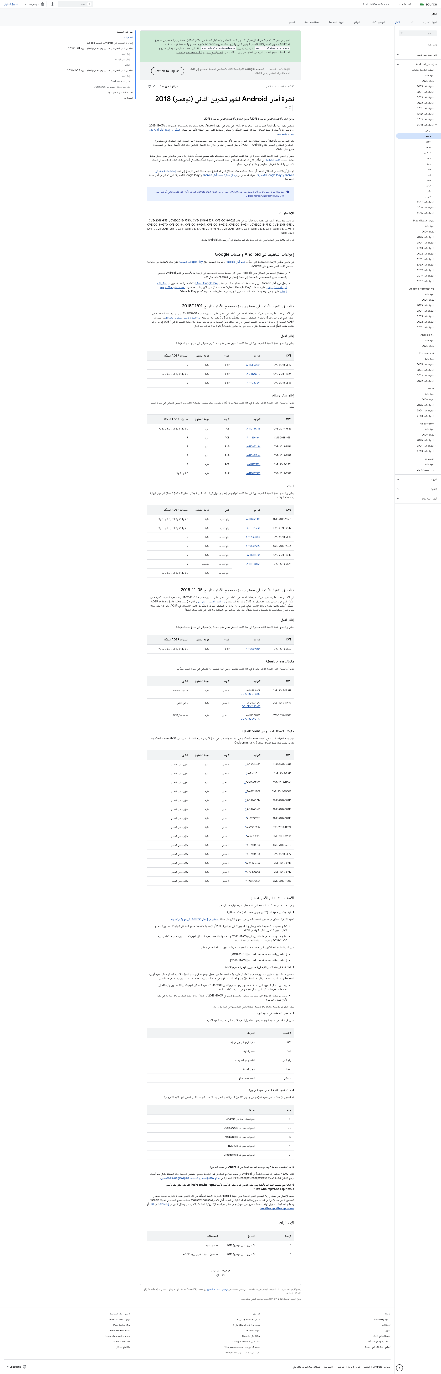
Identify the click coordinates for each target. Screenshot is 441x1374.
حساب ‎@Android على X (248, 1319)
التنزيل (388, 1330)
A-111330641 (253, 382)
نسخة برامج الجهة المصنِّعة (379, 1341)
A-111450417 (253, 519)
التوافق (357, 22)
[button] (420, 54)
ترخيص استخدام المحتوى (217, 1289)
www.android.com (120, 1330)
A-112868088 (253, 537)
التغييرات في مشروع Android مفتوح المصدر (199, 52)
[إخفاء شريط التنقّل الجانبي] (399, 1367)
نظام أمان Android (235, 262)
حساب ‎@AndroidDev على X (246, 1325)
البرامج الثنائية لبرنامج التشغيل (377, 1347)
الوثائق (434, 13)
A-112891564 (253, 455)
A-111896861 (253, 528)
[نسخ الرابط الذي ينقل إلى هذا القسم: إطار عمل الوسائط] (267, 396)
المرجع (292, 22)
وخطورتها (202, 601)
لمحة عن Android (382, 1366)
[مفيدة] (154, 86)
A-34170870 (253, 373)
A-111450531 (253, 563)
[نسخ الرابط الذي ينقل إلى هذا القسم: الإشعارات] (275, 213)
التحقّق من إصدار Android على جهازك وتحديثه (195, 919)
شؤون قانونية (354, 1366)
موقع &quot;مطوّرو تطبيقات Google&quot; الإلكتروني (190, 1178)
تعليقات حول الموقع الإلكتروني (306, 1366)
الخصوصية (328, 1366)
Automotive (311, 22)
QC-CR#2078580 (250, 694)
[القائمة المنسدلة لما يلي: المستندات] (397, 4)
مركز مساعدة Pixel (121, 1325)
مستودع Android (382, 1319)
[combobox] (75, 4)
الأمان (397, 22)
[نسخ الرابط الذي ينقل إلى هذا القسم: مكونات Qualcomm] (262, 662)
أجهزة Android (336, 22)
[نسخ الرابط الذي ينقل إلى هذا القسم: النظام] (283, 486)
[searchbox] (418, 33)
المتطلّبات (386, 1325)
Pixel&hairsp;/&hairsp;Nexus (277, 1208)
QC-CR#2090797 (250, 718)
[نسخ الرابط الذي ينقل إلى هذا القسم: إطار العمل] (277, 336)
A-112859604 (253, 648)
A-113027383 (253, 473)
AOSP (291, 86)
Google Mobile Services (117, 1336)
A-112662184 (253, 446)
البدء (411, 22)
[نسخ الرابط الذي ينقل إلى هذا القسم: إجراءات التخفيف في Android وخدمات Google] (211, 255)
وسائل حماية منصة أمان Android (220, 175)
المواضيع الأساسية (377, 22)
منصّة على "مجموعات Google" (246, 1341)
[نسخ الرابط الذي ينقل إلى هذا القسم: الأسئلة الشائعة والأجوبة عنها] (246, 898)
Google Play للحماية (191, 262)
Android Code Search (376, 4)
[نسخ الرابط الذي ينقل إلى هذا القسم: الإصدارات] (275, 1223)
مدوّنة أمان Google (251, 1336)
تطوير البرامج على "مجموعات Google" (242, 1347)
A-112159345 (253, 428)
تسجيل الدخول (11, 4)
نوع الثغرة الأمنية (191, 317)
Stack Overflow (121, 1341)
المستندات (406, 4)
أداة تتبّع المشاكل (123, 1347)
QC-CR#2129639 (251, 706)
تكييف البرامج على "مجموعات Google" (242, 1352)
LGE (152, 1204)
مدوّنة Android (252, 1330)
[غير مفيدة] (149, 86)
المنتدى (366, 1366)
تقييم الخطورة (273, 160)
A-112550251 (253, 365)
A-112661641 (253, 437)
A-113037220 (253, 546)
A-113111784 (253, 554)
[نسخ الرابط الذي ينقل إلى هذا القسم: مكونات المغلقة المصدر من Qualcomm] (238, 731)
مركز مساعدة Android (119, 1319)
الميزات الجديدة (430, 22)
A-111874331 (253, 464)
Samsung (163, 1204)
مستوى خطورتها (173, 317)
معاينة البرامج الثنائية (381, 1336)
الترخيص (341, 1366)
